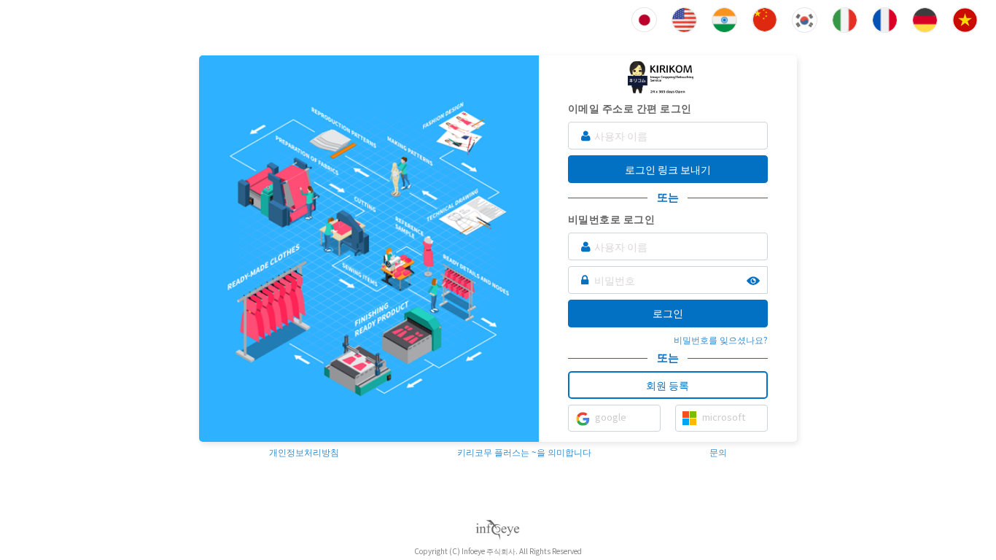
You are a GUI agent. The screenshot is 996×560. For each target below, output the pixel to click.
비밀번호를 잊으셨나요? (721, 339)
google (610, 417)
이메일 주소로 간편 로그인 (630, 108)
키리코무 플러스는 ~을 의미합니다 (524, 452)
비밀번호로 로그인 (611, 218)
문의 (718, 452)
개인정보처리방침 (304, 452)
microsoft (723, 417)
